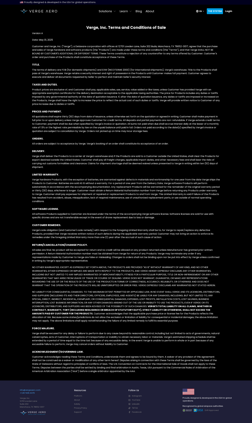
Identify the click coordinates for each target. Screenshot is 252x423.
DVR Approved (212, 410)
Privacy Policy (80, 408)
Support (78, 412)
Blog (138, 11)
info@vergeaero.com (30, 390)
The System (215, 11)
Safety (77, 404)
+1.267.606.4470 (27, 393)
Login (228, 11)
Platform (78, 395)
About (150, 11)
